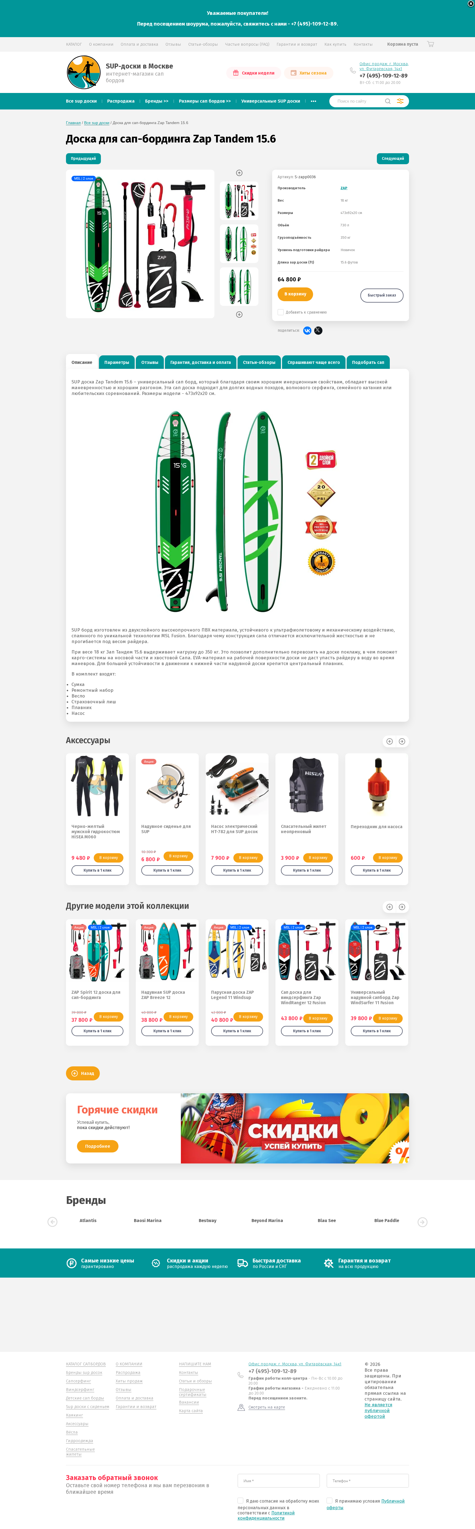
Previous (239, 173)
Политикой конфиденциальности (266, 1515)
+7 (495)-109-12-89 (384, 75)
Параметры (116, 362)
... (313, 99)
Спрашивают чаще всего (314, 362)
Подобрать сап (368, 362)
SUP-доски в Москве (139, 66)
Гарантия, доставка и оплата (200, 362)
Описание (81, 362)
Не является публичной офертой (378, 1410)
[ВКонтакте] (307, 330)
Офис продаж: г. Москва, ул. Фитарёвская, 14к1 (384, 66)
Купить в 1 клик (98, 870)
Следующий (393, 158)
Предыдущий (83, 158)
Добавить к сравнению (306, 312)
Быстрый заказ (382, 295)
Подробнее (97, 1146)
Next (239, 314)
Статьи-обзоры (259, 362)
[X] (318, 330)
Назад (87, 1073)
